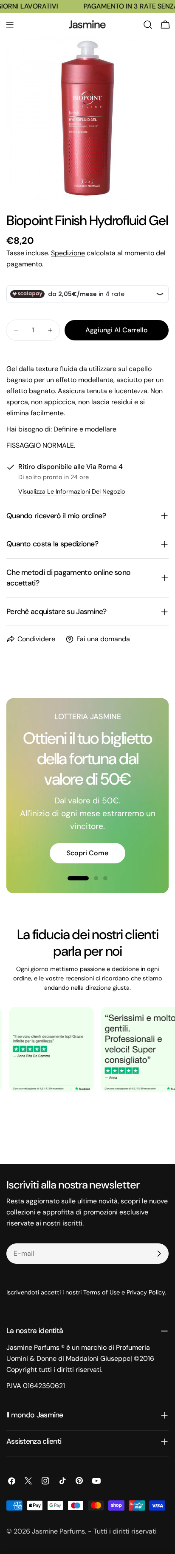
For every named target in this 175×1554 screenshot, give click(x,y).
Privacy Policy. (146, 1292)
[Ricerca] (147, 24)
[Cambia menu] (9, 24)
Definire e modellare (85, 429)
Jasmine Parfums (58, 1531)
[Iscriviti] (159, 1254)
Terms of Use (101, 1292)
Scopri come (87, 852)
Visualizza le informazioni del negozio (71, 491)
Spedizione (68, 253)
